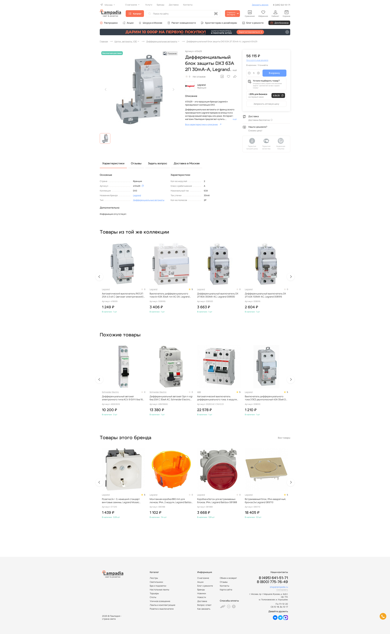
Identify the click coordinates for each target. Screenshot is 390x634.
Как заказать (203, 608)
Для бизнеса (281, 22)
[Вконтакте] (275, 619)
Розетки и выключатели (162, 608)
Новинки (201, 593)
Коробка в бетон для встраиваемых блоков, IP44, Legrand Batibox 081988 (217, 501)
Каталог (137, 13)
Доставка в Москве (187, 163)
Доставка (202, 601)
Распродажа (110, 22)
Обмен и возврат (228, 577)
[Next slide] (173, 89)
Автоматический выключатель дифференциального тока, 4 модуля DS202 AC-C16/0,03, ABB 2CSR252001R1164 (217, 398)
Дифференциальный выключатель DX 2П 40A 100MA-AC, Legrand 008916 (265, 295)
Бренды (201, 589)
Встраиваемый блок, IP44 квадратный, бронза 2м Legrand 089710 (265, 501)
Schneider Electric (110, 392)
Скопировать (282, 589)
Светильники (156, 581)
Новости (201, 597)
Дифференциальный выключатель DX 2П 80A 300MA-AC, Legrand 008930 (217, 295)
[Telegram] (280, 619)
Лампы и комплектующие (162, 604)
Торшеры (154, 593)
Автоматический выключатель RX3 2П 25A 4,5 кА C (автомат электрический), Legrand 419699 (123, 295)
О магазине (203, 577)
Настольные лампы (159, 589)
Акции (130, 22)
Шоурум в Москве (152, 22)
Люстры (154, 577)
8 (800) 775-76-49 (272, 582)
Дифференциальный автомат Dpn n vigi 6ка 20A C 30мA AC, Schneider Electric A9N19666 (171, 398)
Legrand (201, 84)
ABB (199, 392)
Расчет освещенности (184, 22)
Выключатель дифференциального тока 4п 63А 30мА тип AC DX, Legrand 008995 (170, 295)
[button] (105, 138)
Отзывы (223, 581)
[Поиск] (149, 13)
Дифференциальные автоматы (148, 200)
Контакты (224, 585)
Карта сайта (226, 589)
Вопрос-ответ (204, 604)
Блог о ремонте (255, 22)
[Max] (285, 619)
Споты (153, 597)
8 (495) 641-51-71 (281, 4)
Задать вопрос (157, 163)
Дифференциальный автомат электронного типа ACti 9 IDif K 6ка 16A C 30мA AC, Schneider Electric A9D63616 (123, 398)
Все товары (284, 437)
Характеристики (113, 163)
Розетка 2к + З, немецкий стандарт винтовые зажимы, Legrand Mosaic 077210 (121, 501)
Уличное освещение (160, 601)
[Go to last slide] (99, 277)
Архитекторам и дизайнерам (221, 22)
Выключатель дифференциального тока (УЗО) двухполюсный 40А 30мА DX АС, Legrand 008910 (266, 398)
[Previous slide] (106, 89)
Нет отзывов (199, 76)
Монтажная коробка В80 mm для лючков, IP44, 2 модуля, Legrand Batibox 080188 (171, 501)
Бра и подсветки (158, 585)
